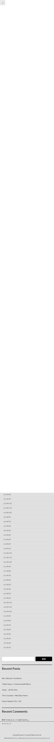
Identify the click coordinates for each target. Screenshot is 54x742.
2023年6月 (7, 580)
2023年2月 (7, 593)
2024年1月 (7, 548)
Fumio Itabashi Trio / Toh (11, 701)
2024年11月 (7, 508)
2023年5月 (7, 584)
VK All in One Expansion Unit (41, 738)
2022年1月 (7, 647)
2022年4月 (7, 638)
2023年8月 (7, 571)
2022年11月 (7, 607)
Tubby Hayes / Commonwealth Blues (16, 684)
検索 (44, 659)
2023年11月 (7, 557)
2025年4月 (7, 494)
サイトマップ (6, 724)
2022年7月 (7, 625)
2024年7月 (7, 521)
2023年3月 (7, 589)
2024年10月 (7, 512)
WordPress (14, 738)
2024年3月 (7, 539)
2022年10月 (7, 611)
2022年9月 (7, 616)
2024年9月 (7, 517)
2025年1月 (7, 499)
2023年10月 (7, 562)
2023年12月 (7, 553)
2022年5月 (7, 634)
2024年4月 (7, 535)
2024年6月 (7, 526)
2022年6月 (7, 629)
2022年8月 (7, 620)
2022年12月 (7, 602)
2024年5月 (7, 530)
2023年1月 (7, 598)
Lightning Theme (26, 738)
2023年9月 (7, 566)
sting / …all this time (9, 690)
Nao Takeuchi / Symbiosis (12, 678)
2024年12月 (7, 503)
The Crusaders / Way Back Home (15, 695)
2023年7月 (7, 575)
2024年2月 (7, 544)
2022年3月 (7, 643)
